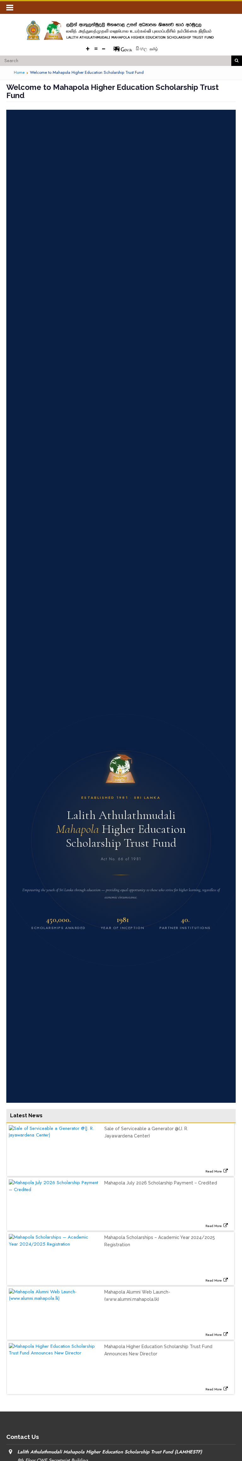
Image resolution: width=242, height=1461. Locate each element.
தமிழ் (154, 49)
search (236, 61)
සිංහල (142, 48)
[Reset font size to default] (96, 48)
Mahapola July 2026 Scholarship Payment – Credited (160, 1182)
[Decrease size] (104, 48)
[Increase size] (88, 48)
